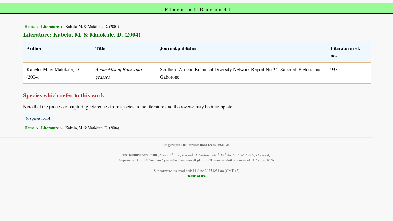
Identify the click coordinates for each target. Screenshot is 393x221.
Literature (50, 26)
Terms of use (196, 175)
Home (30, 26)
